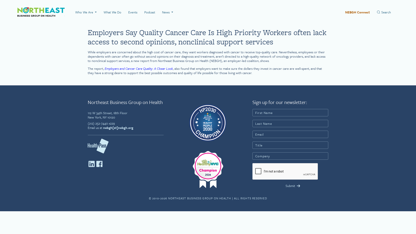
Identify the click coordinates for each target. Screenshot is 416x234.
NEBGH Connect (357, 12)
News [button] (166, 12)
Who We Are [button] (84, 12)
